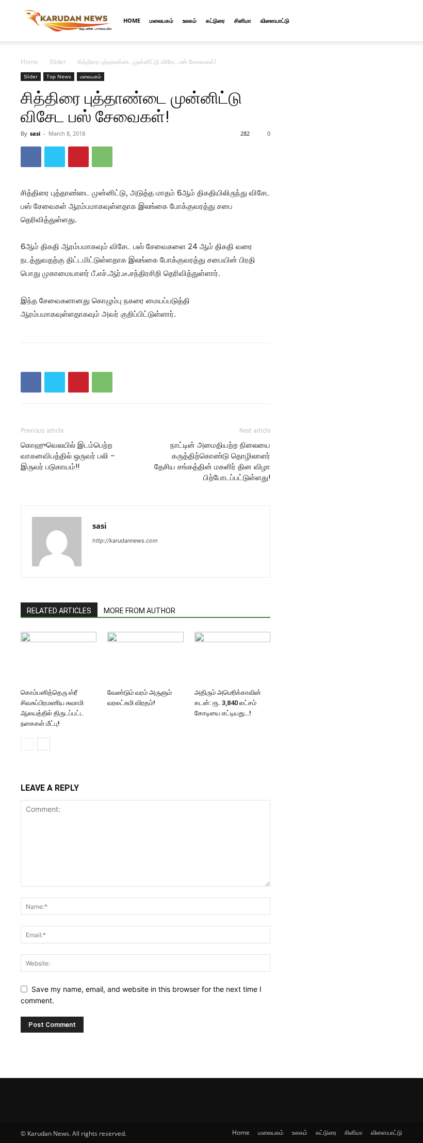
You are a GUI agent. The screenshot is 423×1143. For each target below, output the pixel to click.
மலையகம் (161, 20)
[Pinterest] (78, 156)
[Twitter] (54, 156)
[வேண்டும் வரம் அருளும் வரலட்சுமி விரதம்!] (145, 658)
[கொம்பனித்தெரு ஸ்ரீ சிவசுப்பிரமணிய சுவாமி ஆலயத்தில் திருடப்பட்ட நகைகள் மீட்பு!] (58, 658)
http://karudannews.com (125, 540)
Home (131, 20)
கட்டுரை (215, 20)
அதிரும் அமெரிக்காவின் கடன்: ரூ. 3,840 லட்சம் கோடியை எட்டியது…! (227, 703)
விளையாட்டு (275, 20)
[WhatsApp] (102, 156)
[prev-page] (27, 744)
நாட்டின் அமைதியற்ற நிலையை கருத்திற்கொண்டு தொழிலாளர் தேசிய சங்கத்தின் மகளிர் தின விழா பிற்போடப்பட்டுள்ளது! (212, 461)
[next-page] (43, 744)
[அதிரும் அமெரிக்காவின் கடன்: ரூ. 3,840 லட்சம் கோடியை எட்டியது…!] (232, 658)
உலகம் (190, 20)
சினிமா (242, 20)
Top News (58, 76)
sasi (35, 133)
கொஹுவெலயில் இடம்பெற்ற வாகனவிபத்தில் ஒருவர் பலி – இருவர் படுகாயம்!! (68, 455)
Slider (58, 61)
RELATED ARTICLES (59, 611)
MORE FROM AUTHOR (139, 611)
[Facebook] (31, 156)
